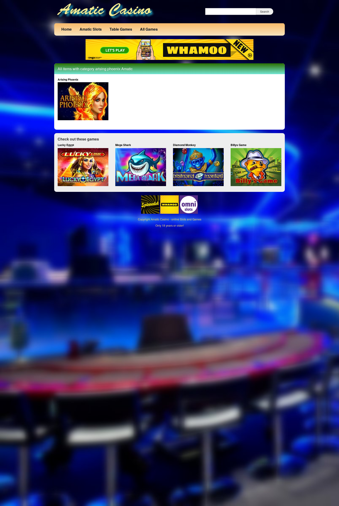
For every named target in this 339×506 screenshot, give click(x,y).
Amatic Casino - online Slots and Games (176, 219)
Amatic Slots (91, 29)
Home (66, 29)
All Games (149, 29)
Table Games (121, 29)
